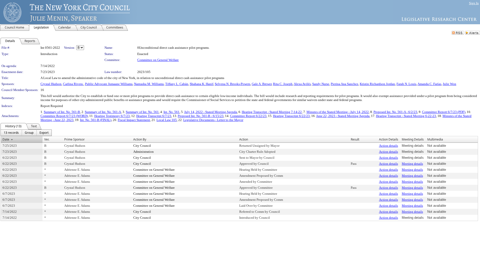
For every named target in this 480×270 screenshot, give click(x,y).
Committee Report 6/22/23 (248, 116)
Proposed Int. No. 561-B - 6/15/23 (201, 116)
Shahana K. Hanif (201, 84)
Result (355, 139)
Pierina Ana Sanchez (344, 84)
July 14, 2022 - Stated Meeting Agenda (210, 112)
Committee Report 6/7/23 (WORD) (64, 116)
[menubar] (26, 133)
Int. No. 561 (172, 112)
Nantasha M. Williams (149, 84)
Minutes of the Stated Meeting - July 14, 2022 (337, 112)
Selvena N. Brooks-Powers (232, 84)
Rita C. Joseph (282, 84)
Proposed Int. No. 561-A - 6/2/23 (395, 112)
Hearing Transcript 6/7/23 (153, 116)
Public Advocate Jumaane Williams (108, 84)
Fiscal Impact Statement (134, 120)
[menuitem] (11, 133)
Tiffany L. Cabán (176, 84)
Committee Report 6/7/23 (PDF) (443, 112)
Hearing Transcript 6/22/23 (291, 116)
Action (243, 139)
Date (5, 139)
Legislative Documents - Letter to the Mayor (213, 120)
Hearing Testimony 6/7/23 (112, 116)
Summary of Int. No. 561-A (103, 112)
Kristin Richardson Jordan (377, 84)
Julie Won (449, 84)
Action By (139, 139)
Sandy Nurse (320, 84)
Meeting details (412, 164)
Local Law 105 (166, 120)
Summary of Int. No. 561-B (62, 112)
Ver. (46, 139)
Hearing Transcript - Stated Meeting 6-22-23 (406, 116)
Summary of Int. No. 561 (142, 112)
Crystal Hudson (51, 84)
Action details (388, 146)
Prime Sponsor (74, 139)
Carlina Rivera (73, 84)
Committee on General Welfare (158, 60)
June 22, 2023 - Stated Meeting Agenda (343, 116)
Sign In (474, 3)
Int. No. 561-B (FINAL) (95, 120)
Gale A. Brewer (262, 84)
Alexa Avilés (302, 84)
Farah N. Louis (406, 84)
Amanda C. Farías (429, 84)
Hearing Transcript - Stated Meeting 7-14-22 (272, 112)
